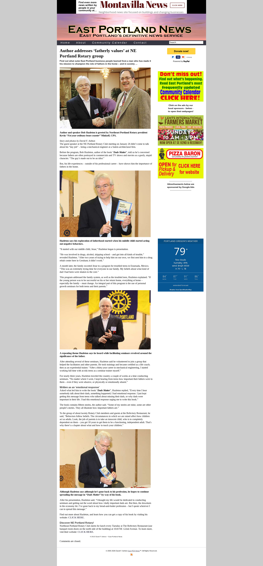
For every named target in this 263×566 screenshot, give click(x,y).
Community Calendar (110, 42)
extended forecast (180, 285)
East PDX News (134, 551)
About (81, 42)
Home (65, 42)
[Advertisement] (180, 216)
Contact (140, 42)
